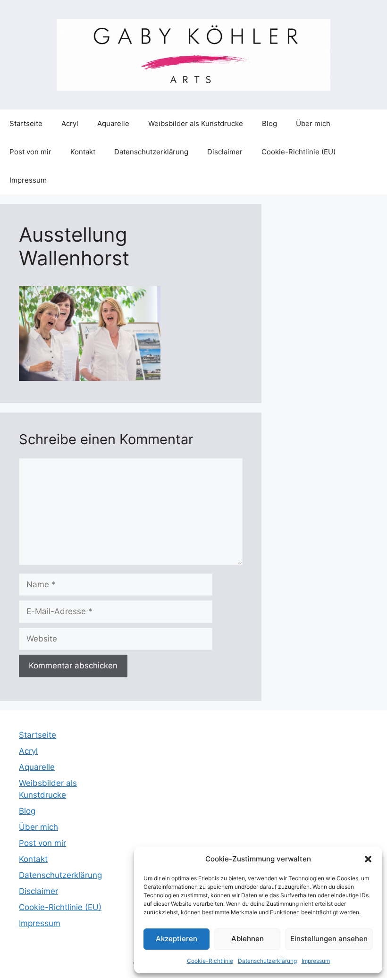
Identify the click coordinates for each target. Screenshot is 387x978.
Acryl (69, 123)
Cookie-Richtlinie (210, 960)
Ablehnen (247, 938)
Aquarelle (113, 123)
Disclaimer (225, 151)
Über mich (313, 123)
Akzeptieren (176, 938)
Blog (269, 123)
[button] (368, 859)
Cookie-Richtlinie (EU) (298, 151)
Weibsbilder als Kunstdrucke (195, 123)
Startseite (25, 123)
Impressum (316, 960)
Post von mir (30, 151)
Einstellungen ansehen (329, 938)
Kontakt (82, 151)
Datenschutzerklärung (267, 960)
